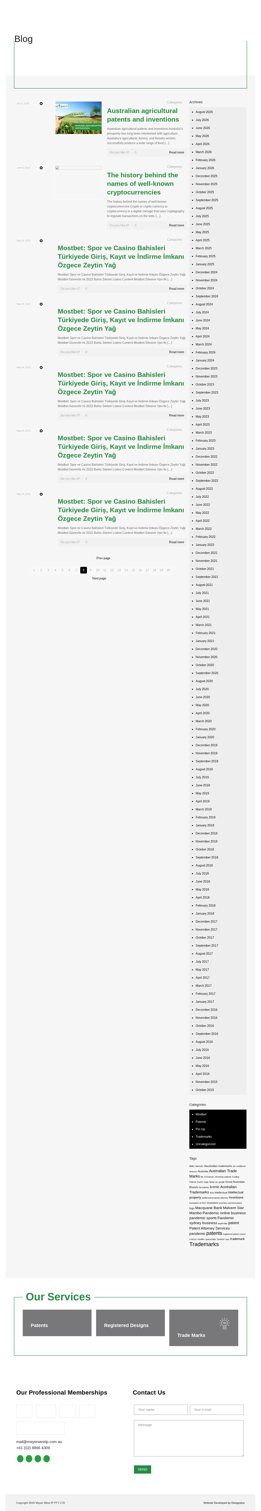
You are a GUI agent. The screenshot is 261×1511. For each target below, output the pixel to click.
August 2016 (204, 1041)
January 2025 (205, 264)
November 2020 (206, 657)
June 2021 (203, 601)
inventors (212, 1202)
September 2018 (207, 857)
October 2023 (205, 384)
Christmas (209, 1177)
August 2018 (204, 865)
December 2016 (206, 1009)
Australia (203, 1171)
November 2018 (206, 841)
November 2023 (206, 376)
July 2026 (202, 120)
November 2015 (206, 1081)
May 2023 (202, 416)
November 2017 (206, 929)
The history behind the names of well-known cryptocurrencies (142, 183)
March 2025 (204, 248)
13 (119, 570)
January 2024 (205, 360)
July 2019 (202, 777)
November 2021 (206, 560)
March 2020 (204, 721)
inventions (236, 1197)
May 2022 (202, 512)
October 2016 (205, 1025)
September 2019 (207, 761)
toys (227, 1239)
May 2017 (202, 969)
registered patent (231, 1234)
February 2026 (206, 160)
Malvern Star (233, 1208)
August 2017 (204, 953)
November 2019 (206, 753)
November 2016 (206, 1017)
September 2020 (207, 673)
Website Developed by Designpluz (224, 1502)
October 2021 (205, 568)
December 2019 (206, 745)
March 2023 (204, 432)
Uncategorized (206, 1144)
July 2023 (202, 400)
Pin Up (200, 1129)
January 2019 (205, 825)
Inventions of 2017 (197, 1203)
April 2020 (203, 713)
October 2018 (205, 849)
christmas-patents (223, 1177)
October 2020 (205, 665)
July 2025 (202, 216)
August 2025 (204, 208)
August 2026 (204, 112)
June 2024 (203, 320)
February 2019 (206, 817)
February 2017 (206, 993)
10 (98, 570)
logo (192, 1208)
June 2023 (203, 408)
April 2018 (203, 897)
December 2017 (206, 921)
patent (233, 1223)
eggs (206, 1182)
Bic (202, 1177)
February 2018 (206, 905)
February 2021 (206, 633)
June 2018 (203, 881)
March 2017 (204, 985)
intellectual (221, 1192)
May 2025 (202, 232)
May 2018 (202, 889)
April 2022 (203, 520)
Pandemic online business (224, 1213)
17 (147, 570)
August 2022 (204, 488)
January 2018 (205, 913)
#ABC (192, 1166)
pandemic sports (203, 1218)
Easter (200, 1182)
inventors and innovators (230, 1203)
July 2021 (202, 593)
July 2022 (202, 496)
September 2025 (207, 200)
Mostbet (201, 1114)
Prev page (103, 558)
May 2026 (202, 136)
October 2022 (205, 472)
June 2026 (203, 128)
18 (154, 570)
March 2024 (204, 344)
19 (161, 570)
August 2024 (204, 304)
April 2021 (203, 617)
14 (126, 570)
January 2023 (205, 448)
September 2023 (207, 392)
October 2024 (205, 288)
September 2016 (207, 1033)
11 (104, 570)
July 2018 (202, 873)
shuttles (201, 1239)
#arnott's (199, 1166)
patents (214, 1233)
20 (168, 570)
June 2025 (203, 224)
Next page (99, 578)
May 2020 (202, 705)
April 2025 (203, 240)
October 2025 (205, 192)
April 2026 (203, 144)
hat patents (204, 1187)
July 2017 (202, 961)
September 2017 (207, 945)
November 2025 (206, 184)
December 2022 (206, 456)
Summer (221, 1239)
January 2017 (205, 1001)
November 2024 (206, 280)
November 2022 (206, 464)
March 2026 (204, 152)
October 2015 (205, 1090)
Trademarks (204, 1136)
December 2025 (206, 176)
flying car (213, 1182)
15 (133, 570)
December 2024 (206, 272)
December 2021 (206, 552)
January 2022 (205, 544)
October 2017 (205, 937)
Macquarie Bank (208, 1208)
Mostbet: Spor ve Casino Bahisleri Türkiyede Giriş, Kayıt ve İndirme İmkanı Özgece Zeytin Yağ (121, 256)
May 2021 (202, 609)
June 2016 (203, 1057)
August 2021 (204, 584)
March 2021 (204, 625)
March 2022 (204, 528)
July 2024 (202, 312)
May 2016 (202, 1065)
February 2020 (206, 729)
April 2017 (203, 977)
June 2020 (203, 697)
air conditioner (239, 1166)
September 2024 (207, 296)
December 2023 (206, 368)
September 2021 (207, 576)
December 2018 (206, 833)
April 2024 (203, 336)
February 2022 (206, 536)
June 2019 (203, 785)
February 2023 (206, 440)
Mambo (195, 1213)
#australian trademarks (218, 1165)
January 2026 (205, 168)
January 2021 (205, 641)
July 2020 (202, 689)
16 (140, 570)
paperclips (223, 1223)
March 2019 (204, 809)
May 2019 (202, 793)
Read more (176, 152)
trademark (237, 1239)
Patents (201, 1121)
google (222, 1182)
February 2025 (206, 256)
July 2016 (202, 1049)
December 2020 (206, 649)
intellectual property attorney (215, 1198)
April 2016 (203, 1073)
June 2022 (203, 504)
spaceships (210, 1239)
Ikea (212, 1193)
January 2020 (205, 737)
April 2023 (203, 424)
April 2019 (203, 801)
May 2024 (202, 328)
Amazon (193, 1171)
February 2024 (206, 352)
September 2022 (207, 480)
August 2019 (204, 769)
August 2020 (204, 681)
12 (112, 570)
